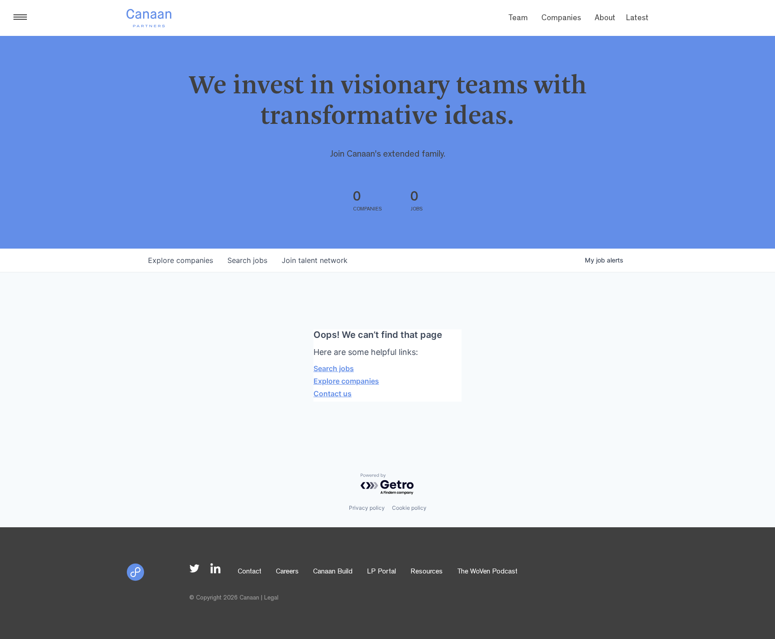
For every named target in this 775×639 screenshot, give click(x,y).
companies (180, 260)
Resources (426, 572)
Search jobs (333, 368)
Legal (271, 598)
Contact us (332, 393)
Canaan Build (333, 572)
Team (518, 19)
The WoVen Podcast (487, 572)
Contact (249, 572)
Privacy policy (367, 507)
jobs (247, 260)
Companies (561, 19)
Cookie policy (409, 507)
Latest (637, 19)
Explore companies (346, 380)
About (605, 19)
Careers (287, 572)
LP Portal (381, 572)
